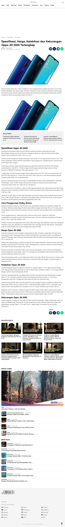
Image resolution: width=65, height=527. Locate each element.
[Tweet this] (54, 49)
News (2, 407)
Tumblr (5, 510)
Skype (24, 515)
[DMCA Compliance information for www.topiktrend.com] (7, 492)
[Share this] (50, 49)
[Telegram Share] (58, 49)
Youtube (45, 515)
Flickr (24, 517)
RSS (44, 517)
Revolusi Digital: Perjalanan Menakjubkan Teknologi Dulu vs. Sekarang (32, 356)
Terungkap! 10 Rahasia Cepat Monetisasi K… (20, 445)
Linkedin (25, 512)
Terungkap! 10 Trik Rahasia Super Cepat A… (20, 469)
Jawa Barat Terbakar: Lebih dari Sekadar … (14, 409)
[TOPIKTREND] (32, 2)
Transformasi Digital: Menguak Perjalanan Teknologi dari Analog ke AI (12, 138)
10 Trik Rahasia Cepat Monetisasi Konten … (14, 450)
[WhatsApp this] (62, 49)
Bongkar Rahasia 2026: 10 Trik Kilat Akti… (19, 456)
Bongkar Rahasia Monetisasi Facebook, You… (15, 481)
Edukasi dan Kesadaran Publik (15, 413)
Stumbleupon (26, 510)
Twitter (24, 507)
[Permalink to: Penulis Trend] (3, 48)
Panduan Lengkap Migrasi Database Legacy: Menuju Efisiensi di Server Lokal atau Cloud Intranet (53, 138)
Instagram (5, 512)
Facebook (5, 507)
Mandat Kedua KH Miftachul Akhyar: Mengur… (21, 434)
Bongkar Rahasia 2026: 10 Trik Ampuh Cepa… (20, 475)
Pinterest (45, 507)
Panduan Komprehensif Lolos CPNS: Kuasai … (21, 427)
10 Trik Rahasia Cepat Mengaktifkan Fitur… (20, 462)
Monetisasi (10, 443)
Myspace (5, 515)
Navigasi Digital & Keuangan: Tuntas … (18, 414)
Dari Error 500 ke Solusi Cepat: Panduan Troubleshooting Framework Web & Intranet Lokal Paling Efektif (10, 357)
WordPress (46, 510)
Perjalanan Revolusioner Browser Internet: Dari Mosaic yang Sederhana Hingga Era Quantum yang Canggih (31, 139)
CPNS (8, 426)
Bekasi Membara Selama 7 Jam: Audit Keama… (21, 421)
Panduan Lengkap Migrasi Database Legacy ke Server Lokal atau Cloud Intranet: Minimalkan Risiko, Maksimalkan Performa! (53, 357)
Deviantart (45, 512)
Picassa (5, 517)
